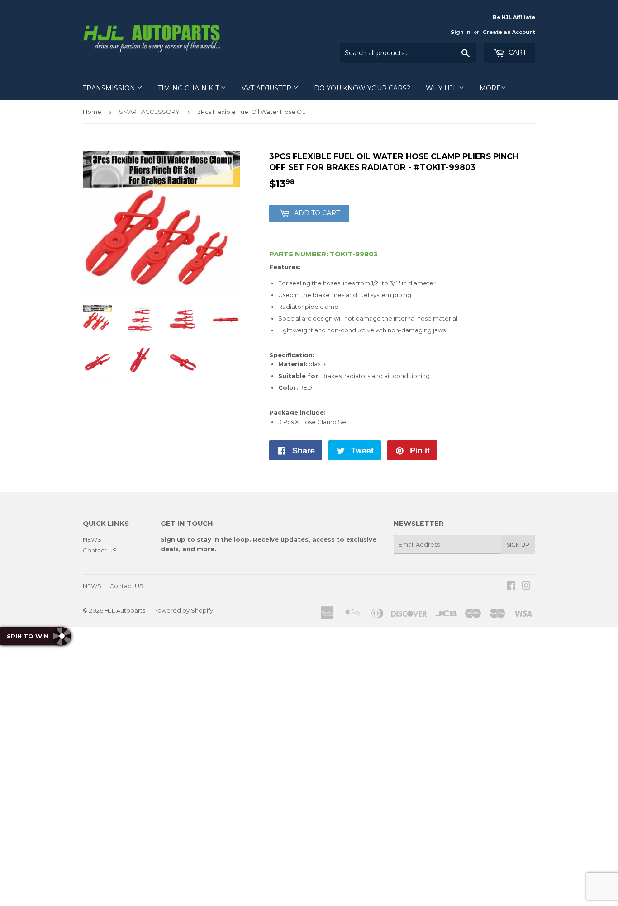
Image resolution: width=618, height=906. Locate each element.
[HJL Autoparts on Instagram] (526, 586)
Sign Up (518, 544)
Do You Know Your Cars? (362, 88)
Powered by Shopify (183, 610)
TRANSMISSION (110, 88)
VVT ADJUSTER (267, 88)
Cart (516, 52)
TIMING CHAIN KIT (189, 88)
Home (92, 111)
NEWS (92, 539)
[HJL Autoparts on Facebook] (511, 586)
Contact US (100, 550)
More (490, 88)
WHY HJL (442, 88)
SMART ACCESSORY (149, 111)
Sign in (461, 32)
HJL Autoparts (125, 610)
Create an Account (509, 32)
